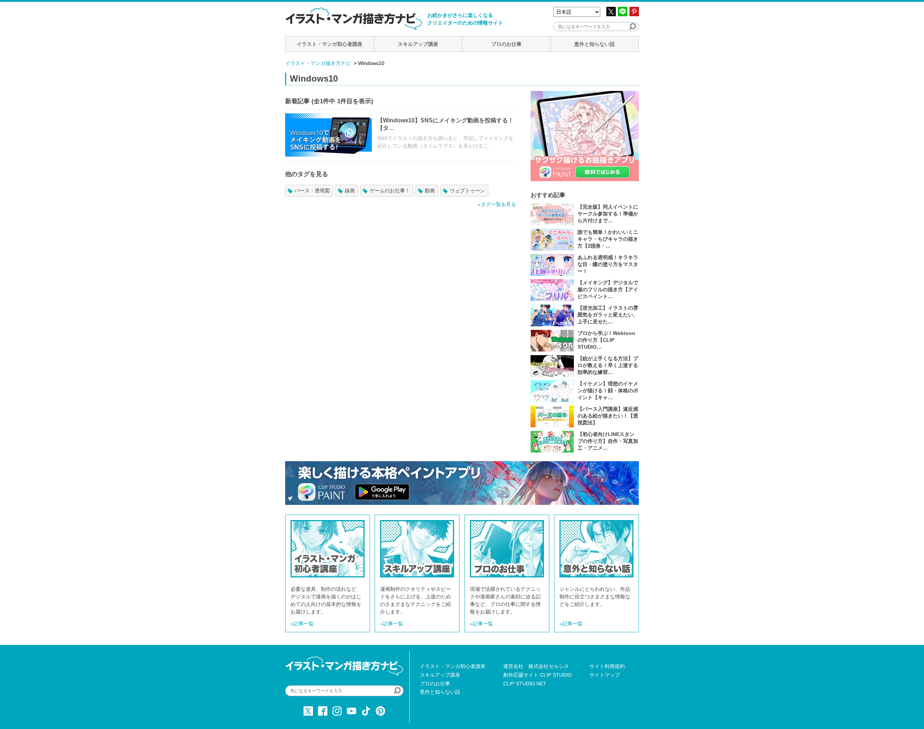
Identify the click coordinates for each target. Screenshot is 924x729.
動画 (430, 190)
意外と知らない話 (594, 44)
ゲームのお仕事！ (390, 190)
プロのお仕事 (506, 44)
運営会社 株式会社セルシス (536, 666)
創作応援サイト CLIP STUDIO (537, 675)
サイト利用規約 (607, 666)
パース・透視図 (312, 190)
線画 (350, 190)
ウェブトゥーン (467, 190)
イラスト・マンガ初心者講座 (329, 44)
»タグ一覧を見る (497, 204)
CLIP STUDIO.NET (524, 683)
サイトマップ (604, 675)
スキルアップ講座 (418, 44)
